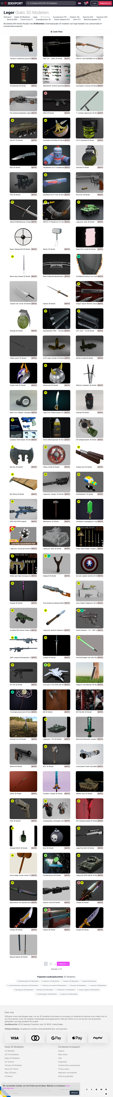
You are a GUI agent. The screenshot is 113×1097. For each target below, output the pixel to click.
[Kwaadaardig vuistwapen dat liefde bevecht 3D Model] (56, 808)
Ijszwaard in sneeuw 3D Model (87, 86)
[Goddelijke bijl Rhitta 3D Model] (56, 128)
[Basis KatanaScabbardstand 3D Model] (56, 264)
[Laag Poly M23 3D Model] (89, 836)
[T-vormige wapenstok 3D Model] (89, 101)
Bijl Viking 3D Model (17, 494)
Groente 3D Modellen (78, 985)
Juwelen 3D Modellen (98, 985)
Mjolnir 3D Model (49, 249)
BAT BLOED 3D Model (84, 712)
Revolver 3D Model (83, 195)
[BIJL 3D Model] (56, 754)
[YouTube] (106, 1094)
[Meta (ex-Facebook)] (101, 1090)
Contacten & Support (69, 1046)
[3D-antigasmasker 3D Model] (89, 427)
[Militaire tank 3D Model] (89, 781)
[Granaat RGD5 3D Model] (23, 836)
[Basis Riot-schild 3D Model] (89, 237)
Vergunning (62, 1062)
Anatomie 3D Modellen (69, 994)
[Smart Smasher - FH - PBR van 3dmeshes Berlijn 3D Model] (89, 618)
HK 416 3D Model (16, 685)
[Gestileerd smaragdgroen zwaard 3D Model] (89, 509)
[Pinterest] (96, 1090)
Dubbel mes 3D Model (84, 467)
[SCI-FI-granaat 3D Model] (89, 128)
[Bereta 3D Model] (23, 754)
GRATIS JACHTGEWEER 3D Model (88, 59)
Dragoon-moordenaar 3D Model (87, 685)
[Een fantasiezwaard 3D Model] (89, 808)
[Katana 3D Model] (56, 291)
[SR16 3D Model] (56, 101)
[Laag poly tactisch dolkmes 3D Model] (56, 618)
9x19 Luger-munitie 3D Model (53, 358)
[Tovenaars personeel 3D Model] (23, 699)
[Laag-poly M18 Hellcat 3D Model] (89, 863)
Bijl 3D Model (47, 712)
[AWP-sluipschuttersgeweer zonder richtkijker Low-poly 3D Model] (23, 645)
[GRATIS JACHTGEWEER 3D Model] (89, 46)
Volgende (62, 964)
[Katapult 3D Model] (56, 563)
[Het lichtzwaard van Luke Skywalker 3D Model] (89, 645)
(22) (88, 17)
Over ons (9, 1012)
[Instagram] (87, 1090)
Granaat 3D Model (82, 167)
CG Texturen (9, 1062)
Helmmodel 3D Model (50, 385)
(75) (60, 17)
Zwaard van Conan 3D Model (20, 304)
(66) (12, 19)
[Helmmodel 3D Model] (56, 373)
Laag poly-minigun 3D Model (53, 494)
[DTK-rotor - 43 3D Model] (89, 318)
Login (94, 3)
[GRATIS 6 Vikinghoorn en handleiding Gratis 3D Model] (56, 209)
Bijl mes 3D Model (16, 467)
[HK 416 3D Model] (23, 672)
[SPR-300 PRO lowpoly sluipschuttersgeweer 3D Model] (23, 509)
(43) (62, 19)
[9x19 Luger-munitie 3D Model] (56, 346)
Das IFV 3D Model (16, 140)
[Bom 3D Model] (56, 836)
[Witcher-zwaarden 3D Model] (89, 373)
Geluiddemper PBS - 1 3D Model (54, 331)
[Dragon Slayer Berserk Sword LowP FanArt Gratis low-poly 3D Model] (89, 291)
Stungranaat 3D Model (18, 86)
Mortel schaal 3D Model (84, 358)
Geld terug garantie (65, 1076)
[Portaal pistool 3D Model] (56, 863)
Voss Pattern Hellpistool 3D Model (88, 603)
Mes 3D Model (15, 167)
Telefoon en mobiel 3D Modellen (54, 985)
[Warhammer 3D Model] (56, 509)
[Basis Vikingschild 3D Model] (23, 237)
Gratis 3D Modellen (12, 1058)
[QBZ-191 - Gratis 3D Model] (56, 46)
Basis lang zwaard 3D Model (20, 276)
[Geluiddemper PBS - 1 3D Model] (56, 318)
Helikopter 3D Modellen (66, 990)
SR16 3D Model (48, 113)
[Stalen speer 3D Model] (23, 346)
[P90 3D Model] (23, 182)
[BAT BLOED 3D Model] (89, 699)
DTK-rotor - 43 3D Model (85, 331)
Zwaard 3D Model (16, 603)
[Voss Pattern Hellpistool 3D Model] (89, 591)
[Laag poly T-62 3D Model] (56, 727)
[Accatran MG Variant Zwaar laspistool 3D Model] (23, 618)
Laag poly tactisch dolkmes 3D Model (56, 630)
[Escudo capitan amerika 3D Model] (89, 563)
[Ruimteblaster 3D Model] (89, 482)
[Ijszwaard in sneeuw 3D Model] (89, 73)
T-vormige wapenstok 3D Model (87, 113)
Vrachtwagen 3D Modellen (47, 994)
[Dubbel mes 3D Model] (89, 454)
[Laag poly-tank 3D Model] (89, 209)
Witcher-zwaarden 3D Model (86, 385)
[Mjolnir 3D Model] (56, 237)
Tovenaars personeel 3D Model (21, 712)
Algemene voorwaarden (67, 1072)
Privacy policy (63, 1069)
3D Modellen (10, 1051)
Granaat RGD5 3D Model (18, 848)
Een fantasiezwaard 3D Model (86, 821)
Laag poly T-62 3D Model (52, 739)
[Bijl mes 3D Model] (23, 454)
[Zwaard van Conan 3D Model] (23, 291)
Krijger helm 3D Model (17, 385)
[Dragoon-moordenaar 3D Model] (89, 672)
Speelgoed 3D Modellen (24, 990)
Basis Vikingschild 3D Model (20, 249)
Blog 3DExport (10, 1072)
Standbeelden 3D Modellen (28, 981)
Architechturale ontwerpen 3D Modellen (23, 985)
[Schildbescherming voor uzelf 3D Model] (89, 264)
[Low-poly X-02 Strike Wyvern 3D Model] (56, 672)
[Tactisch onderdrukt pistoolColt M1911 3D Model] (23, 46)
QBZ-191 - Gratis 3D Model (52, 59)
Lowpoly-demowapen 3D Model (21, 440)
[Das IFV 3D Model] (23, 128)
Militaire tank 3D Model (84, 794)
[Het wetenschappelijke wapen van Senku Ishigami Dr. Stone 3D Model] (23, 101)
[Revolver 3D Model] (89, 182)
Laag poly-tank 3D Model (85, 222)
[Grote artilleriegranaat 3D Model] (56, 427)
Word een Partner (11, 1069)
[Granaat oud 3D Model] (23, 727)
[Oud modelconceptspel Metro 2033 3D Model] (56, 591)
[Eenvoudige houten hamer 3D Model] (23, 863)
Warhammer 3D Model (51, 521)
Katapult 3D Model (49, 576)
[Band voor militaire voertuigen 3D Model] (23, 400)
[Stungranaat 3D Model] (23, 73)
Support (61, 1051)
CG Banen (8, 1076)
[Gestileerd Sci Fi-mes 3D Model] (56, 182)
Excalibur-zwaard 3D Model (52, 794)
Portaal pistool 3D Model (52, 875)
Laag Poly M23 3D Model (85, 848)
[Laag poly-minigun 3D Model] (56, 482)
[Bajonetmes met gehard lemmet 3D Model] (23, 890)
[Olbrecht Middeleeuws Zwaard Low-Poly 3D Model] (23, 209)
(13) (92, 19)
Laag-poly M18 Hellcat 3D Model (87, 875)
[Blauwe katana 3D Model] (23, 945)
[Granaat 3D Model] (89, 155)
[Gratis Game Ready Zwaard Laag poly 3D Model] (89, 536)
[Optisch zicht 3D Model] (56, 890)
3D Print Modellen (12, 1054)
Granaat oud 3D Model (18, 739)
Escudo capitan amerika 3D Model (88, 576)
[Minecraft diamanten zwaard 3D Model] (89, 727)
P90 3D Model (15, 195)
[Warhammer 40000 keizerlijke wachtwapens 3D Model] (56, 73)
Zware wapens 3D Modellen (89, 990)
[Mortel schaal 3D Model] (89, 346)
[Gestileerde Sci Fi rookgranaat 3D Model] (56, 155)
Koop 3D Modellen (14, 1046)
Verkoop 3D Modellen (13, 1065)
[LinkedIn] (106, 1090)
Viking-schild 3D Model (51, 467)
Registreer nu (105, 3)
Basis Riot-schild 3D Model (86, 249)
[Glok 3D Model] (23, 808)
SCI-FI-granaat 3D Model (85, 140)
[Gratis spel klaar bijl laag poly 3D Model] (23, 563)
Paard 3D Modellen (89, 981)
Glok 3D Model (15, 821)
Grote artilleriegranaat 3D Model (54, 440)
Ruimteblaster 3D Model (84, 494)
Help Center (63, 1054)
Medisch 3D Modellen (45, 990)
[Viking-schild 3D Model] (56, 454)
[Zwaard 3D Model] (23, 591)
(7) (27, 19)
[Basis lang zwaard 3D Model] (23, 264)
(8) (43, 19)
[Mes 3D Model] (23, 155)
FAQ (60, 1058)
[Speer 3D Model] (23, 781)
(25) (101, 17)
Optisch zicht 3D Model (51, 902)
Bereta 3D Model (16, 766)
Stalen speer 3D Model (18, 358)
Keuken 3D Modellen (71, 981)
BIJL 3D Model (48, 766)
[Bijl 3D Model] (56, 699)
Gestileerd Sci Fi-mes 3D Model (54, 195)
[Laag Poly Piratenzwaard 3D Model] (56, 400)
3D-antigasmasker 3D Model (86, 440)
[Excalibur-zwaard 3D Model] (56, 781)
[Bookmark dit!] (34, 54)
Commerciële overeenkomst (69, 1065)
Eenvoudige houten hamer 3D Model (23, 875)
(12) (74, 17)
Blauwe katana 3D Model (18, 957)
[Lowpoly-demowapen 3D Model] (23, 427)
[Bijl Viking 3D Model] (23, 482)
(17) (77, 19)
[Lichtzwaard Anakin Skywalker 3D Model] (89, 754)
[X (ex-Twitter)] (91, 1090)
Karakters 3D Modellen (51, 981)
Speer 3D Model (15, 794)
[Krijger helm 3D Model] (23, 373)
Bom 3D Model (48, 848)
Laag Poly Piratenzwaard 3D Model (55, 413)
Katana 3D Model (49, 304)
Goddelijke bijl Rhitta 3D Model (54, 140)
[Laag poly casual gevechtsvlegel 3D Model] (23, 536)
